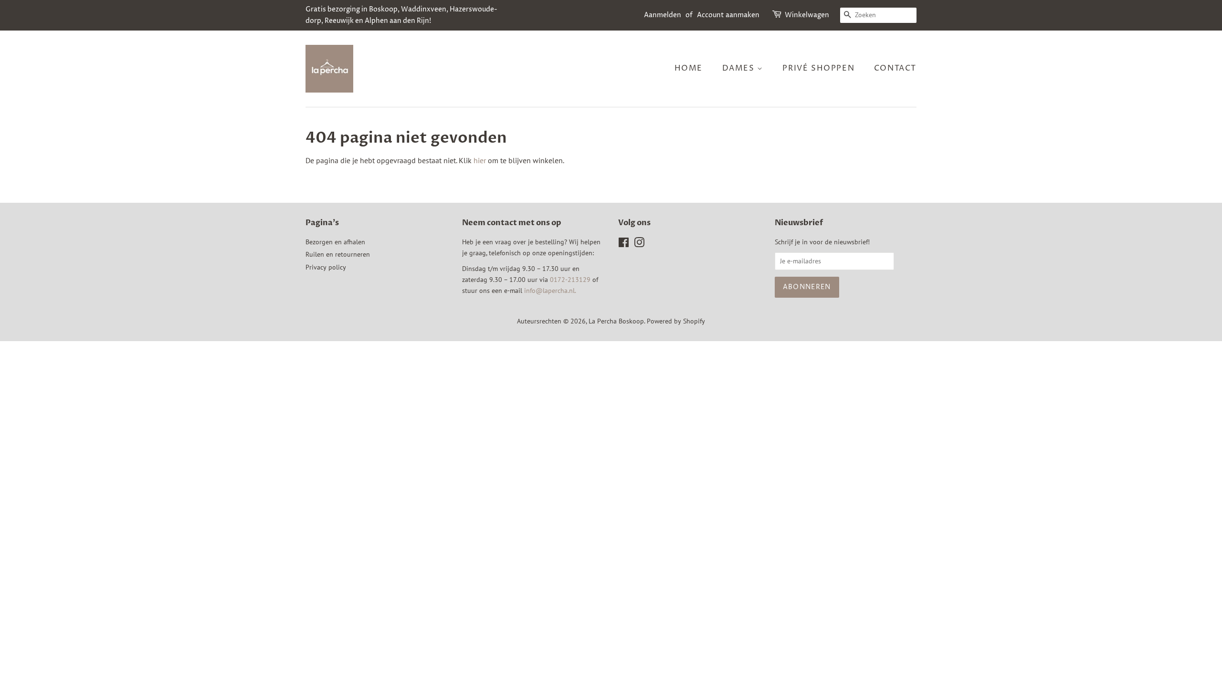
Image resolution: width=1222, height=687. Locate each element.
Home (688, 68)
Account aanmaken (728, 15)
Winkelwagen (807, 15)
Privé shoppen (818, 68)
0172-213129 (570, 279)
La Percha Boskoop (616, 321)
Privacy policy (326, 267)
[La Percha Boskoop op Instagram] (639, 244)
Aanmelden (662, 15)
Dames (740, 68)
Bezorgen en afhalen (335, 242)
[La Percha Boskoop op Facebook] (623, 244)
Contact (895, 68)
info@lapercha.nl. (550, 290)
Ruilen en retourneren (338, 254)
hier (480, 160)
